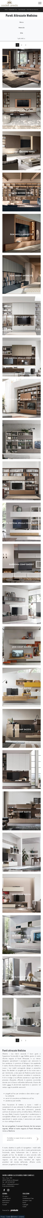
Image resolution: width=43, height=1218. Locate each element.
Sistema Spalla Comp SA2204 (21, 399)
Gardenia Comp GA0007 (21, 564)
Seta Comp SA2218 (21, 729)
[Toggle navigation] (39, 3)
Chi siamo (5, 1196)
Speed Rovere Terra (21, 193)
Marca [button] (21, 22)
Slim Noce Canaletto (21, 234)
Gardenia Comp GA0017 (21, 605)
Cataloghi (25, 1205)
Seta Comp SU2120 (21, 977)
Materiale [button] (21, 28)
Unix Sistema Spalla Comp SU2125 (21, 358)
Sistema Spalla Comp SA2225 (21, 440)
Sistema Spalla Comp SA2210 (21, 482)
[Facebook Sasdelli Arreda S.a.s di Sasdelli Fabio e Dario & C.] (4, 1190)
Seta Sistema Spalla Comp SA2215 (21, 523)
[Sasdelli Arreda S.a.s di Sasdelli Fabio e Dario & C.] (9, 3)
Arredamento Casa (13, 9)
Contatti (4, 1205)
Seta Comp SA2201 (21, 853)
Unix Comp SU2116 (21, 770)
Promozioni (5, 1202)
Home (6, 9)
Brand (24, 1202)
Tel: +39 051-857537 (8, 1182)
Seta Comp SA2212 (21, 1018)
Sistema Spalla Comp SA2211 (21, 317)
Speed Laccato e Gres (21, 110)
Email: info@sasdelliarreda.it (10, 1184)
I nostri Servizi (6, 1198)
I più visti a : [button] (21, 38)
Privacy (3, 1217)
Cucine (25, 1196)
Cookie (8, 1217)
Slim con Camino (21, 69)
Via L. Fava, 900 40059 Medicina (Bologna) (10, 1179)
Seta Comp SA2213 (21, 936)
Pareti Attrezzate (21, 9)
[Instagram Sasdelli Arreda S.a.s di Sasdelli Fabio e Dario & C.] (8, 1190)
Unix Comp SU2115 (21, 812)
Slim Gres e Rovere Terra (21, 152)
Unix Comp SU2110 (21, 894)
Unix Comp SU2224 (21, 647)
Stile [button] (21, 33)
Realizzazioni (6, 1200)
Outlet (24, 1207)
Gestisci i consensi (18, 1217)
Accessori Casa (27, 1200)
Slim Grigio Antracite (21, 275)
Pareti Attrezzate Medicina (32, 9)
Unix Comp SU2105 (21, 688)
